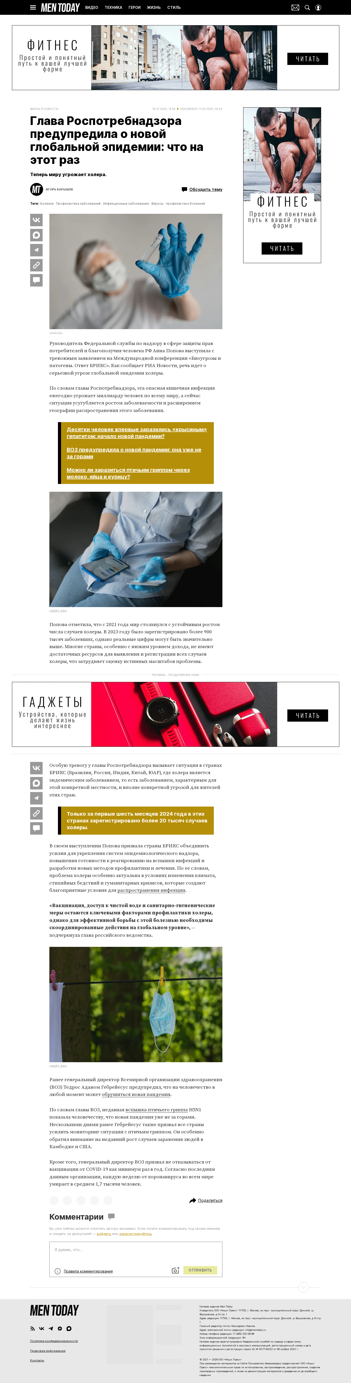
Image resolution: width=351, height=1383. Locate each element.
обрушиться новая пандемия (136, 1095)
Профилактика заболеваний (78, 203)
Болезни (47, 203)
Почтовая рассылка (295, 7)
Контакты (37, 1360)
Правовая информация (47, 1351)
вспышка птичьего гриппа (156, 1110)
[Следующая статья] (175, 1287)
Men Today (60, 7)
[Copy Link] (36, 265)
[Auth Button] (318, 7)
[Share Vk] (36, 220)
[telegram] (50, 1328)
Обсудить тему (205, 189)
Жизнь (35, 108)
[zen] (59, 1328)
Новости (50, 108)
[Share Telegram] (36, 250)
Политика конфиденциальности (54, 1341)
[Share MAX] (36, 235)
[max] (69, 1328)
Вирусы (157, 203)
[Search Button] (307, 7)
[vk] (41, 1328)
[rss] (32, 1328)
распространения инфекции (151, 890)
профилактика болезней (185, 203)
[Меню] (33, 7)
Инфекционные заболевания (126, 203)
